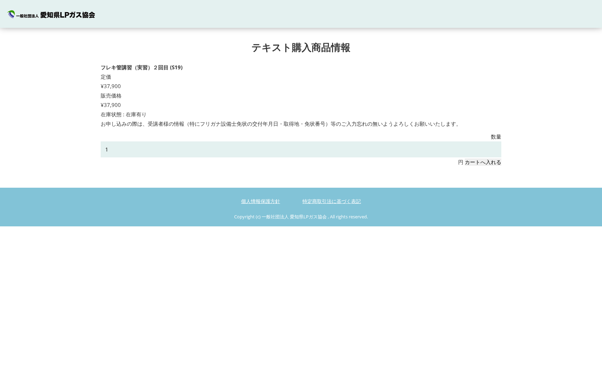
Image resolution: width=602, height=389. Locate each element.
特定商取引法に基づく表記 (331, 201)
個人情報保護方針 (260, 201)
